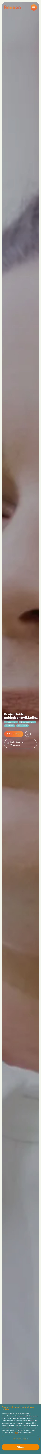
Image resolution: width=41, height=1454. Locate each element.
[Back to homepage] (12, 7)
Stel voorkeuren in (20, 1438)
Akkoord (20, 1447)
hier (16, 1432)
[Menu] (34, 7)
